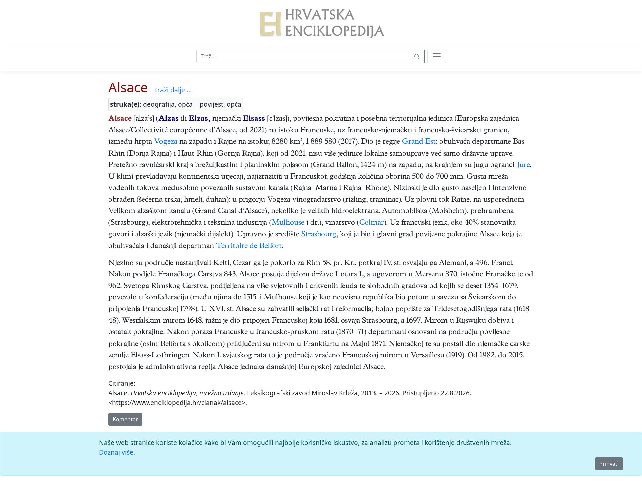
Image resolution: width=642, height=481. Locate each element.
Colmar (371, 223)
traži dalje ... (173, 89)
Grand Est (419, 142)
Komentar (125, 419)
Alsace (128, 87)
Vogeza (165, 142)
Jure (523, 166)
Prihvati (609, 463)
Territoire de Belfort (249, 247)
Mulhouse (288, 223)
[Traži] (417, 56)
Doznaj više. (117, 452)
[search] (436, 56)
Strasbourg (318, 235)
